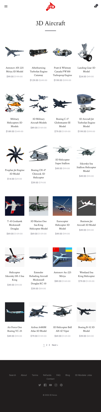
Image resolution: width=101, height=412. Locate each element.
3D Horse (53, 395)
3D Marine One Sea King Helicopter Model (39, 225)
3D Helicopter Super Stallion (62, 161)
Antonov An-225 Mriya (62, 274)
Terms (35, 375)
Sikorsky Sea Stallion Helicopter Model (86, 167)
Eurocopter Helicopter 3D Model (62, 225)
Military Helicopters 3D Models (14, 122)
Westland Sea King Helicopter (86, 274)
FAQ (58, 375)
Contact (50, 379)
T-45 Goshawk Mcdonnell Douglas (14, 225)
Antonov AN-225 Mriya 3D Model (15, 69)
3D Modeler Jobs (83, 375)
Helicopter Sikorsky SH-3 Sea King (14, 276)
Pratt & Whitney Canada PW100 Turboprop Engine (62, 71)
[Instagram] (56, 384)
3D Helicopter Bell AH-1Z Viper (62, 329)
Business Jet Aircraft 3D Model (86, 223)
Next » (55, 345)
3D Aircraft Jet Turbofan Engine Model (86, 122)
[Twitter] (39, 384)
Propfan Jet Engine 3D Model (14, 172)
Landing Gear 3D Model (86, 69)
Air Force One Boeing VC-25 (14, 329)
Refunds (47, 375)
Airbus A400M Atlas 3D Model (39, 329)
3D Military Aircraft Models (39, 120)
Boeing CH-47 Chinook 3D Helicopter (38, 173)
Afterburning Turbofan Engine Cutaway (38, 71)
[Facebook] (45, 384)
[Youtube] (50, 384)
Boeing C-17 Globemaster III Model (62, 122)
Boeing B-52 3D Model (86, 329)
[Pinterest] (61, 384)
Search (12, 375)
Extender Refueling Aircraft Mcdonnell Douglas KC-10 (38, 278)
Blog (67, 375)
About (24, 375)
